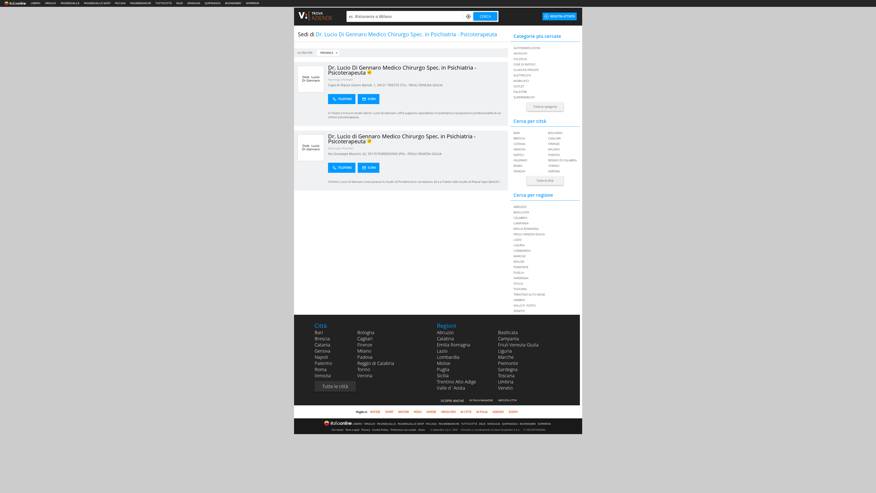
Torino (553, 166)
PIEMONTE (521, 267)
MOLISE (519, 262)
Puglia (443, 369)
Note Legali (352, 429)
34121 (381, 85)
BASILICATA (521, 212)
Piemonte (508, 363)
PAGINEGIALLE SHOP (97, 3)
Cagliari (554, 138)
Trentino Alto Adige (456, 382)
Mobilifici (521, 81)
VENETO (519, 311)
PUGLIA (519, 272)
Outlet (519, 86)
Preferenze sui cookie (403, 429)
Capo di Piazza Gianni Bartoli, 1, (352, 85)
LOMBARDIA (522, 251)
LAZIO (518, 240)
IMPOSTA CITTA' (507, 400)
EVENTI (513, 412)
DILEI (179, 3)
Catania (519, 144)
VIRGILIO (50, 3)
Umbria (506, 382)
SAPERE (431, 412)
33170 (372, 154)
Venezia (519, 171)
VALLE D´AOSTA (525, 305)
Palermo (520, 160)
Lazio (442, 351)
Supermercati (524, 97)
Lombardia (448, 357)
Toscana (506, 375)
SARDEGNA (521, 278)
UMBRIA (519, 300)
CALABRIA (520, 218)
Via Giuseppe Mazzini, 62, (348, 154)
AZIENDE (498, 412)
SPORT (389, 412)
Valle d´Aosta (451, 388)
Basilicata (508, 332)
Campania (508, 339)
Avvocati (520, 53)
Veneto (505, 388)
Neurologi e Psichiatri (340, 79)
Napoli (519, 155)
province (326, 53)
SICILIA (518, 283)
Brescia (519, 138)
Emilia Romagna (453, 345)
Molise (443, 363)
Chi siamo (337, 429)
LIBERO (35, 3)
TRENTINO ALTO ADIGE (529, 294)
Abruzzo (445, 332)
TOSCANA (520, 289)
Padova (554, 155)
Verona (554, 171)
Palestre (520, 92)
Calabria (445, 339)
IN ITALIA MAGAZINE (481, 400)
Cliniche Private (526, 70)
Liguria (505, 351)
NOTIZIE (375, 412)
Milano (554, 149)
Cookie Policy (380, 429)
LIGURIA (519, 245)
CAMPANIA (521, 223)
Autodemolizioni (527, 48)
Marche (506, 357)
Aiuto (421, 429)
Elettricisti (522, 75)
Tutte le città (545, 180)
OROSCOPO (448, 412)
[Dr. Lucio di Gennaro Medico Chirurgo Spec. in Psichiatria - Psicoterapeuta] (311, 147)
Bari (517, 133)
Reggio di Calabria (562, 160)
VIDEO (418, 412)
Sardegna (508, 369)
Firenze (554, 144)
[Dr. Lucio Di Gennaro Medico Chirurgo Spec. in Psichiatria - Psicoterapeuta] (311, 79)
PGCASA (120, 3)
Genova (519, 149)
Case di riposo (524, 64)
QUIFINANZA (213, 3)
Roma (518, 166)
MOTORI (403, 412)
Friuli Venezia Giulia (518, 345)
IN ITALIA (482, 412)
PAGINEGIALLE (70, 3)
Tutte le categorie (545, 107)
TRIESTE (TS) (397, 85)
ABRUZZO (520, 207)
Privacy (365, 429)
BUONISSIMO (233, 3)
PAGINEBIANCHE (140, 3)
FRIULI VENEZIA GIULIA (426, 85)
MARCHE (520, 256)
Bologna (555, 133)
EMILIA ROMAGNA (526, 229)
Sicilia (443, 375)
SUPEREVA (252, 3)
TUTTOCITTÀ (164, 3)
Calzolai (520, 59)
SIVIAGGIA (193, 3)
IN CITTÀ (466, 412)
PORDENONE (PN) (392, 154)
